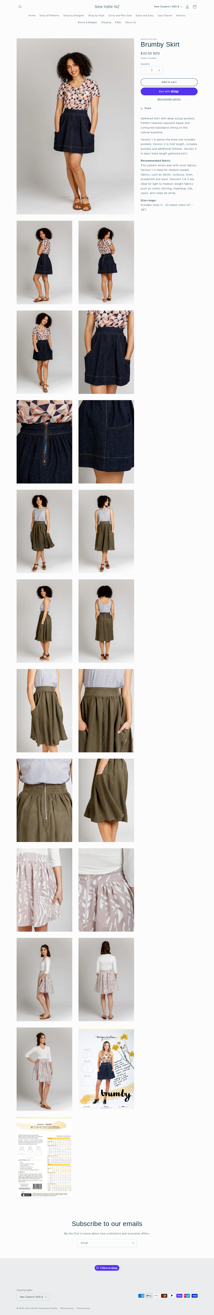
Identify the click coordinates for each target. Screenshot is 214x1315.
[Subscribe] (132, 1243)
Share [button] (147, 108)
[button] (20, 6)
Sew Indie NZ (31, 1308)
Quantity (145, 64)
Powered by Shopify (47, 1308)
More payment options (169, 99)
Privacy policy (83, 1308)
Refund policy (67, 1308)
